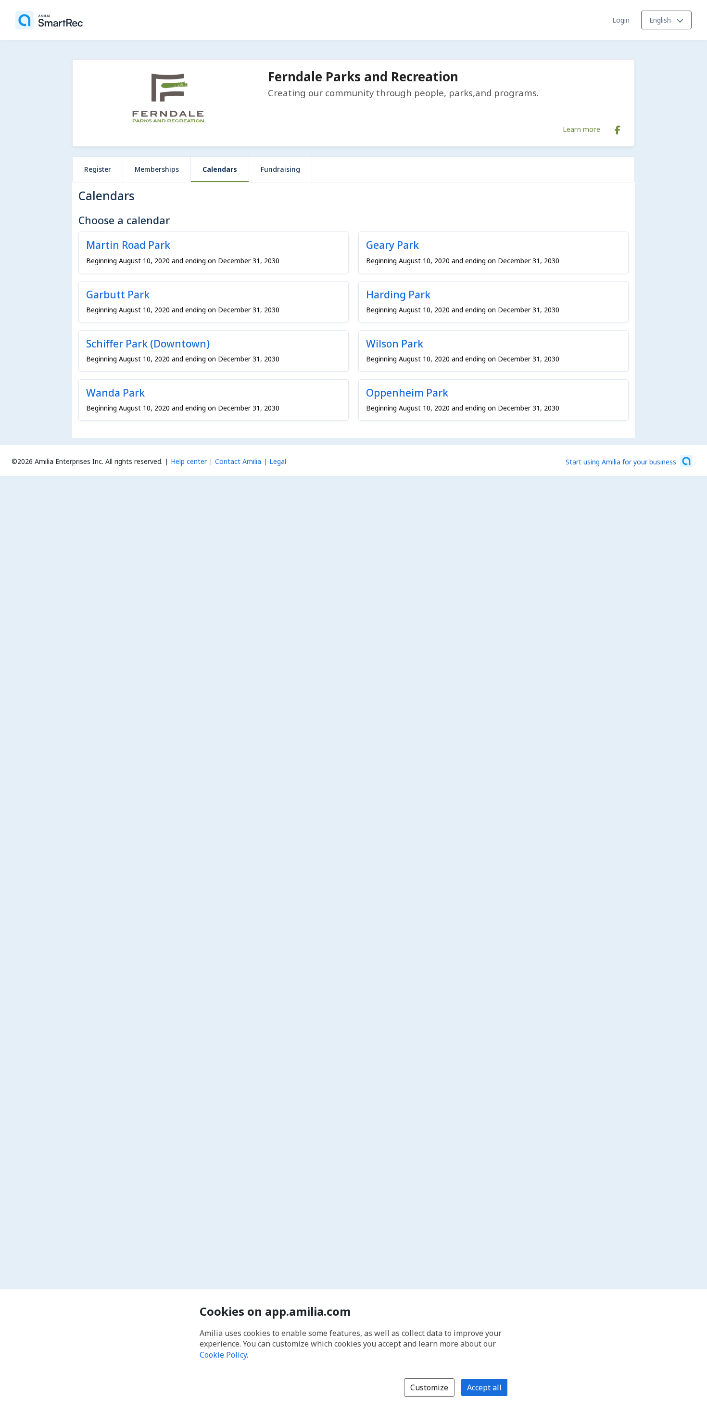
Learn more (581, 129)
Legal (277, 461)
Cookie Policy (223, 1354)
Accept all (484, 1387)
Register (97, 169)
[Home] (49, 20)
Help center (189, 461)
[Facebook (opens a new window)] (617, 128)
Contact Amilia (238, 461)
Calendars (219, 169)
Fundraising (280, 169)
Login (621, 20)
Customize (429, 1387)
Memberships (157, 169)
